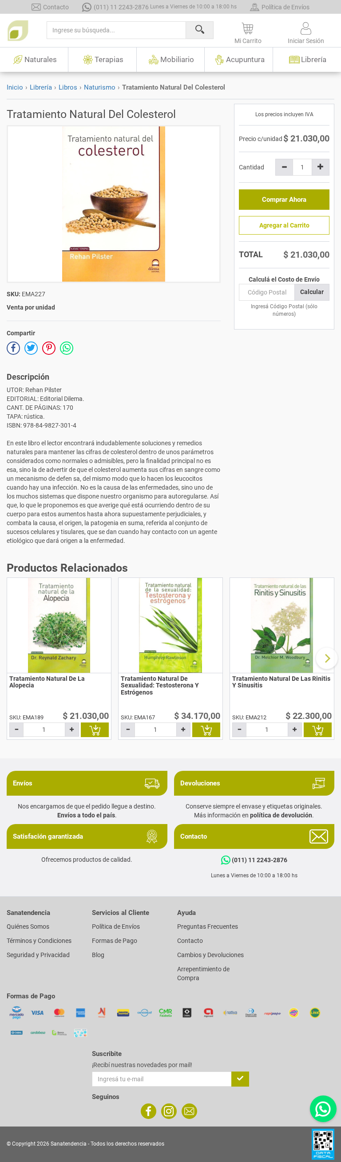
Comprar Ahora (284, 200)
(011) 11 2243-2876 (165, 7)
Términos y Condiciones (39, 940)
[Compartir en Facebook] (13, 348)
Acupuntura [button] (245, 59)
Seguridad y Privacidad (38, 954)
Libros (68, 87)
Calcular (312, 291)
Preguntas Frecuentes (207, 926)
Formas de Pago (114, 940)
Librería (41, 87)
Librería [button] (313, 59)
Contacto (56, 7)
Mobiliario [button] (177, 59)
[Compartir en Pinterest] (49, 348)
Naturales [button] (40, 59)
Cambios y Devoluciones (210, 954)
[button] (248, 31)
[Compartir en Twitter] (31, 348)
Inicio (15, 87)
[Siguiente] (327, 658)
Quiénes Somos (28, 926)
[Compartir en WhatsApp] (66, 348)
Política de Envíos (285, 7)
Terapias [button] (109, 59)
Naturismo (99, 87)
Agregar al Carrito (284, 225)
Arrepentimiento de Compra (203, 973)
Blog (98, 954)
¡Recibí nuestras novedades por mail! (142, 1064)
